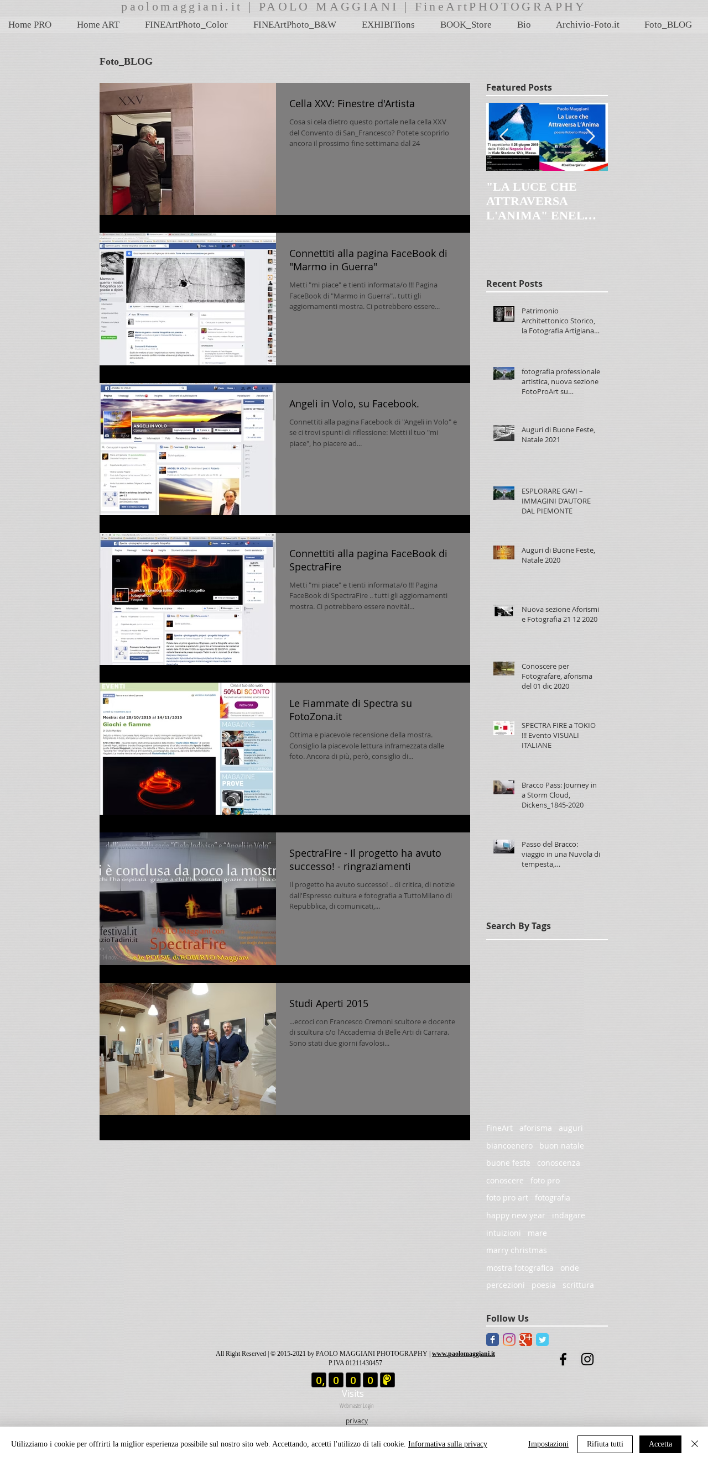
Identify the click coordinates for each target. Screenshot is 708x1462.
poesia (544, 1285)
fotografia (552, 1197)
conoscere (505, 1180)
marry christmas (516, 1250)
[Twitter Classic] (542, 1339)
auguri (571, 1128)
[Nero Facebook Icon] (563, 1359)
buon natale (561, 1145)
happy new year (515, 1215)
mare (537, 1233)
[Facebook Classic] (492, 1339)
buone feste (508, 1162)
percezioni (505, 1285)
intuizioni (503, 1233)
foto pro (545, 1180)
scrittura (578, 1285)
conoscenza (558, 1162)
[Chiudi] (694, 1444)
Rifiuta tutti (605, 1444)
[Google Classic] (525, 1339)
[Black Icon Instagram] (587, 1359)
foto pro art (507, 1197)
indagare (568, 1215)
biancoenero (509, 1145)
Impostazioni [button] (548, 1444)
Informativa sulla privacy (447, 1444)
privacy (357, 1420)
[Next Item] (590, 136)
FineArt (499, 1128)
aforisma (535, 1128)
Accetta (660, 1444)
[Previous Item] (504, 136)
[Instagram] (509, 1339)
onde (569, 1267)
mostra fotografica (520, 1267)
